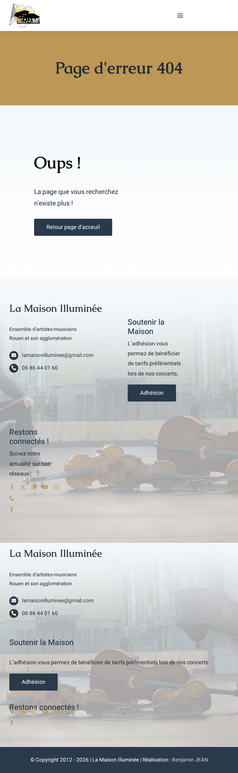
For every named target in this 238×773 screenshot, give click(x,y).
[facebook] (11, 487)
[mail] (56, 487)
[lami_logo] (24, 5)
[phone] (11, 498)
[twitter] (22, 487)
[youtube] (45, 487)
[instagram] (34, 487)
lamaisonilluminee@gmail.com (58, 355)
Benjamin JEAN (190, 760)
